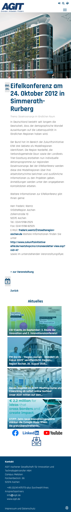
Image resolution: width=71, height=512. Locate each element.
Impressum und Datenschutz (20, 508)
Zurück (14, 291)
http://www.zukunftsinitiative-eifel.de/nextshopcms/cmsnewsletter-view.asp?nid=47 (37, 246)
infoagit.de (13, 495)
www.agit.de (12, 499)
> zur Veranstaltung (22, 272)
